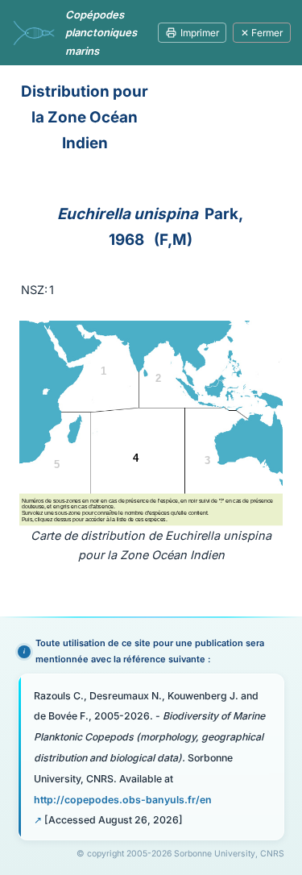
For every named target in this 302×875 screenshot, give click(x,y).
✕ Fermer (262, 33)
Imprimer (199, 33)
